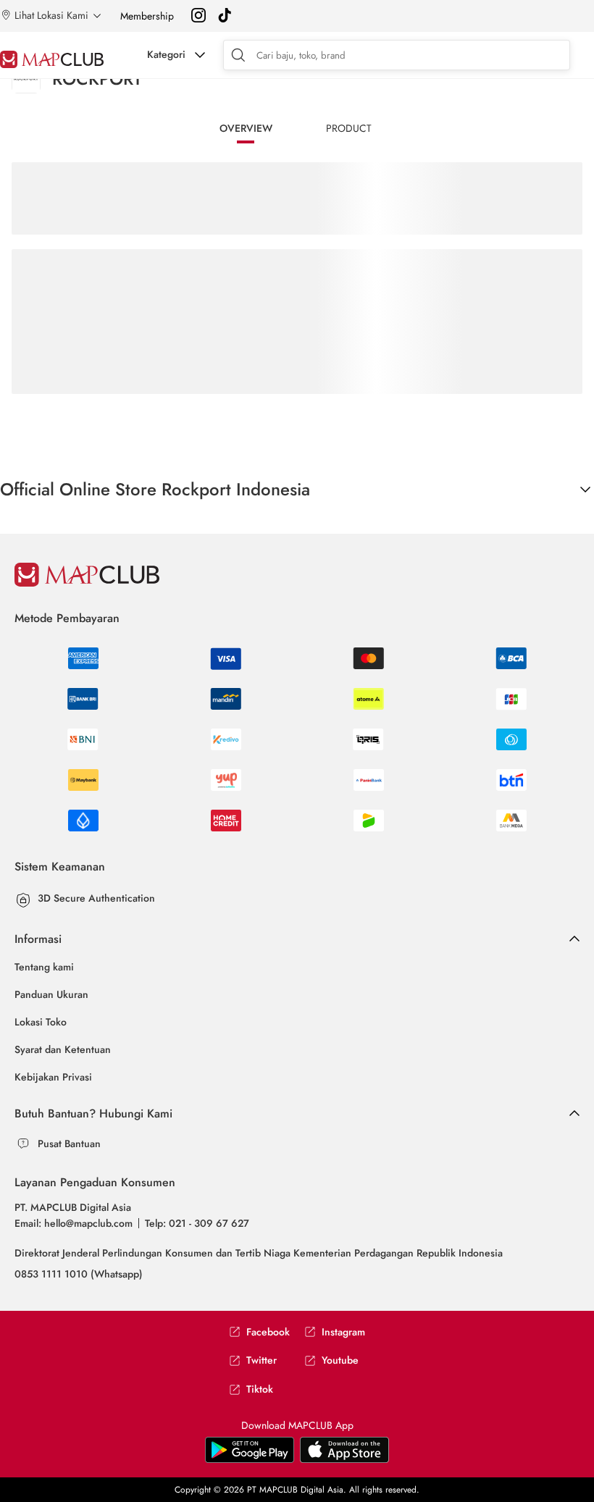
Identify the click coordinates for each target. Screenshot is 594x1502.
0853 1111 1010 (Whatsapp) (78, 1274)
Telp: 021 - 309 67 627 (197, 1223)
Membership (147, 16)
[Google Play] (344, 1460)
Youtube (340, 1360)
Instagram (343, 1332)
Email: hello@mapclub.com (73, 1223)
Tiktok (259, 1389)
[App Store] (249, 1460)
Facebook (268, 1332)
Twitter (261, 1360)
